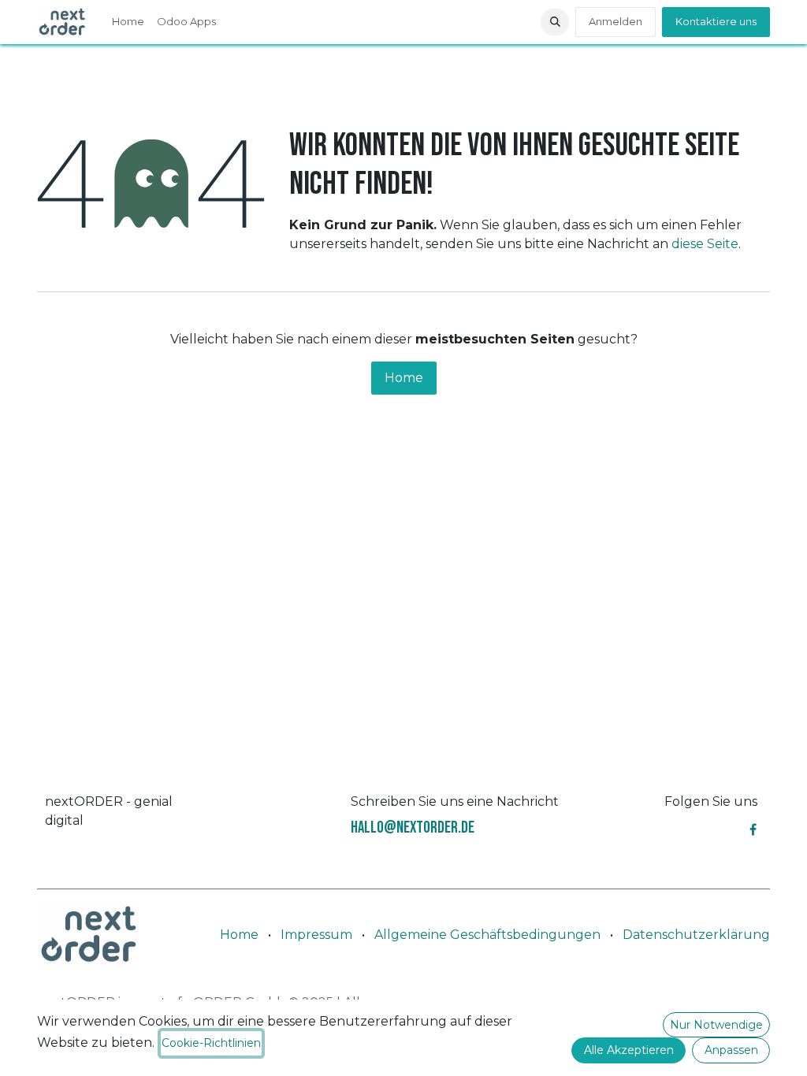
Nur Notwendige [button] (716, 1025)
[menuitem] (128, 22)
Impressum (316, 934)
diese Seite (704, 243)
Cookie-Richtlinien (211, 1043)
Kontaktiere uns (716, 21)
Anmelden (615, 21)
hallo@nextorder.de (412, 827)
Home (404, 377)
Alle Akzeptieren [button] (629, 1050)
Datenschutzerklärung (696, 934)
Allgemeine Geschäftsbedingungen (487, 934)
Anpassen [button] (731, 1050)
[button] (555, 22)
